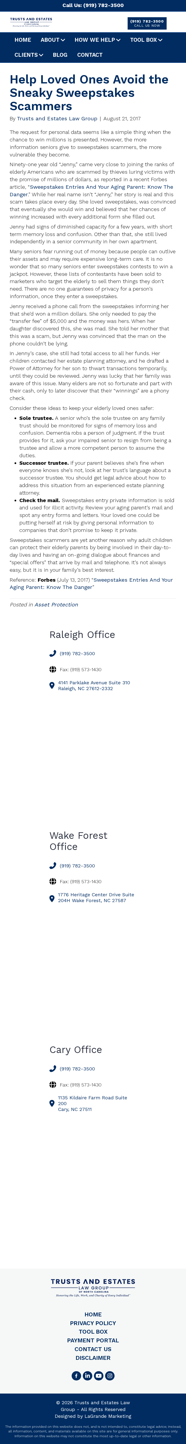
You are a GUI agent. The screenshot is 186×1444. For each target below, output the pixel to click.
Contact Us (93, 1349)
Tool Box (143, 40)
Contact (90, 55)
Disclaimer (93, 1357)
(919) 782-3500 (147, 23)
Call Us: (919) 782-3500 (93, 5)
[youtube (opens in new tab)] (98, 1375)
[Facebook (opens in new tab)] (76, 1375)
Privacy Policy (93, 1323)
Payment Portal (93, 1340)
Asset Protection (56, 605)
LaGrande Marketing (108, 1416)
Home (23, 40)
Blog (60, 55)
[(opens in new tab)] (109, 1375)
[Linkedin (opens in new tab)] (87, 1375)
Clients (26, 55)
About (50, 40)
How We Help (95, 40)
